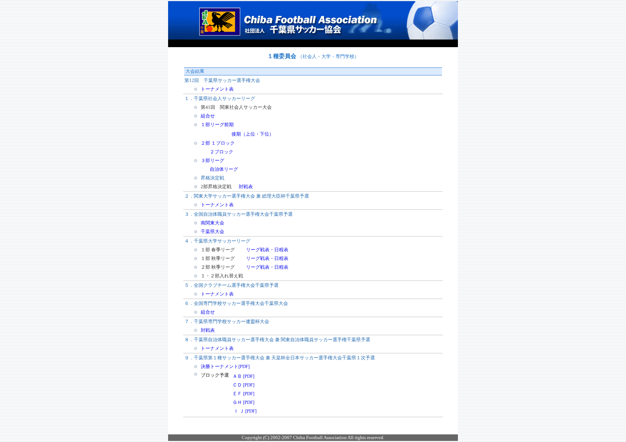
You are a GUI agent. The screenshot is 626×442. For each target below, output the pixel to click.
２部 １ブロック (218, 143)
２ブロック (221, 151)
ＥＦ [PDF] (243, 393)
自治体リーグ (224, 169)
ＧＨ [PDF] (243, 402)
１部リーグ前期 (217, 124)
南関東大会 (212, 223)
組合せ (208, 116)
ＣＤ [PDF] (243, 385)
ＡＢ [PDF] (243, 376)
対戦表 (246, 186)
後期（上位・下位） (252, 134)
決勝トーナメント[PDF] (225, 366)
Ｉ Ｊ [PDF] (245, 411)
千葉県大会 (212, 231)
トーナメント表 (217, 89)
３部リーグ (212, 160)
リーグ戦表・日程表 (267, 249)
